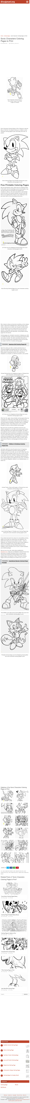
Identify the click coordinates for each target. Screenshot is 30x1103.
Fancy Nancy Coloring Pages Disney (9, 896)
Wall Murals (3, 1087)
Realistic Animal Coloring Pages (10, 1045)
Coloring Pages (4, 43)
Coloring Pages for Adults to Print (8, 933)
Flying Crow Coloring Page (9, 1065)
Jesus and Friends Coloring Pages (10, 1060)
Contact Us (10, 1095)
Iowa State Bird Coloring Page (8, 988)
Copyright (14, 1095)
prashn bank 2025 (18, 1100)
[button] (27, 1)
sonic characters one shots (18, 871)
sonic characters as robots (8, 871)
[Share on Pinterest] (17, 868)
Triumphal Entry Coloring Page (8, 951)
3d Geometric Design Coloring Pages (11, 1070)
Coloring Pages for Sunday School (11, 1075)
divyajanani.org (8, 1)
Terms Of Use (19, 1095)
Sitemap (5, 1095)
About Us (24, 1095)
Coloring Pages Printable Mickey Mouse (10, 914)
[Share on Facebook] (11, 868)
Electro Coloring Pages (8, 1050)
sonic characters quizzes (13, 872)
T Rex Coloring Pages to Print (7, 970)
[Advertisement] (15, 20)
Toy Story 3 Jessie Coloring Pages (10, 1055)
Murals (16, 1084)
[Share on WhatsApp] (14, 868)
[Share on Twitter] (7, 868)
